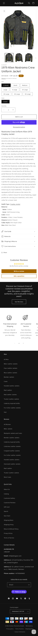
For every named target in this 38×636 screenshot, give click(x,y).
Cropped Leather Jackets (12, 451)
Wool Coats (7, 477)
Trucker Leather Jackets (11, 399)
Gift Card (6, 507)
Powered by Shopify (19, 626)
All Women (7, 424)
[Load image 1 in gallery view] (9, 57)
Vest (5, 412)
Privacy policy (10, 628)
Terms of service (19, 628)
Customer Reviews (9, 502)
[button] (4, 3)
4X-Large (17, 94)
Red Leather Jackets (10, 394)
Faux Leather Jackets (10, 368)
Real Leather (8, 390)
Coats (6, 381)
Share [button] (5, 252)
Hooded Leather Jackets (11, 386)
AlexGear (11, 626)
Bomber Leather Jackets (11, 437)
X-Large (14, 90)
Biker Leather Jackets (11, 364)
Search (6, 511)
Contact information (20, 631)
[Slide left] (2, 58)
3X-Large (6, 94)
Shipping (3, 78)
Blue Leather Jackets (10, 373)
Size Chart (7, 516)
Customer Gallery (9, 498)
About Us (7, 489)
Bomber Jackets (9, 377)
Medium (24, 85)
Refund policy (29, 626)
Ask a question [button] (19, 276)
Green (6, 101)
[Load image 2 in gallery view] (19, 57)
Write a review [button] (19, 271)
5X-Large (28, 94)
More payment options (19, 127)
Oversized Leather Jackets (12, 464)
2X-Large (25, 90)
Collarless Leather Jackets (12, 446)
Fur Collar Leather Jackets (12, 408)
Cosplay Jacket (15, 204)
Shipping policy (29, 628)
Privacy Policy (8, 533)
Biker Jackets (8, 429)
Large (5, 90)
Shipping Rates (8, 520)
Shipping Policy (9, 524)
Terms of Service (9, 538)
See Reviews (19, 302)
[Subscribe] (29, 585)
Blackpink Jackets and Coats (13, 433)
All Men (6, 359)
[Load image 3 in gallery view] (28, 57)
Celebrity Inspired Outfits (12, 403)
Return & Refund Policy (11, 529)
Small (15, 85)
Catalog (6, 494)
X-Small (6, 85)
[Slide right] (36, 58)
